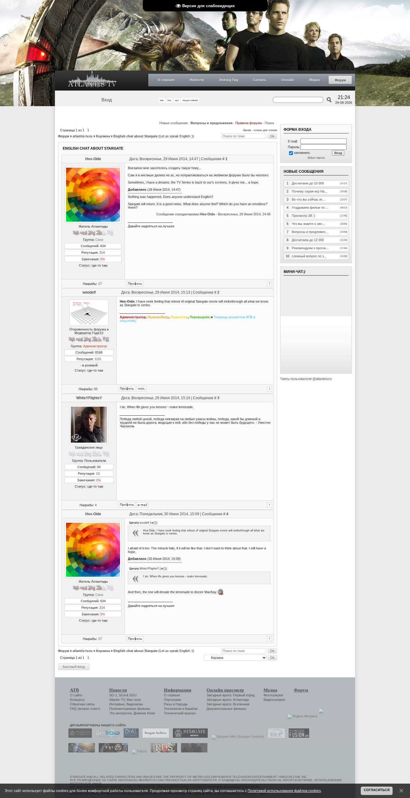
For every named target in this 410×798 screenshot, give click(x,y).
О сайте (76, 695)
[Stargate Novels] (189, 736)
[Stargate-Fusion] (297, 736)
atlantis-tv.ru (82, 136)
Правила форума (248, 123)
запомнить (302, 152)
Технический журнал (179, 713)
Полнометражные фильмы (129, 708)
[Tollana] (138, 751)
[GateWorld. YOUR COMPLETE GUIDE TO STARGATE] (106, 736)
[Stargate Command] (78, 736)
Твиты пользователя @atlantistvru (306, 379)
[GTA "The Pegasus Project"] (192, 751)
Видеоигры (134, 704)
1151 (98, 359)
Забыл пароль (316, 157)
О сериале (166, 80)
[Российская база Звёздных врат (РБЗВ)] (112, 751)
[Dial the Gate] (130, 736)
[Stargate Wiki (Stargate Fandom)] (236, 736)
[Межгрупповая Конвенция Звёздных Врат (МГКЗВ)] (80, 751)
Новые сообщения (173, 123)
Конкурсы (77, 699)
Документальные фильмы (226, 708)
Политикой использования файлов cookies (284, 791)
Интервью (117, 704)
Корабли (191, 708)
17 (100, 283)
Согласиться (377, 790)
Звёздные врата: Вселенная (228, 704)
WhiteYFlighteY (89, 398)
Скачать (259, 80)
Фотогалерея (273, 695)
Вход (106, 99)
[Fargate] (162, 751)
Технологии (172, 708)
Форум (340, 80)
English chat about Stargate (135, 136)
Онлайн (287, 80)
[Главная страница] (92, 80)
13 (98, 473)
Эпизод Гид (228, 80)
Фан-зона (134, 699)
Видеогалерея (274, 699)
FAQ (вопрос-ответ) (85, 708)
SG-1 (113, 695)
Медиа (314, 80)
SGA (122, 695)
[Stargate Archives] (154, 736)
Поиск (269, 123)
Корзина (103, 136)
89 (96, 389)
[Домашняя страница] (141, 388)
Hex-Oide (93, 159)
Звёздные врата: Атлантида (228, 699)
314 (102, 252)
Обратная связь (82, 704)
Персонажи (172, 699)
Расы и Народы (176, 704)
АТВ (74, 690)
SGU (133, 695)
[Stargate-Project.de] (275, 736)
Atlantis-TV (117, 699)
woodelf (89, 292)
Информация (177, 690)
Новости (197, 80)
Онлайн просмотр (225, 690)
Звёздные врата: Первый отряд (231, 695)
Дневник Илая (144, 713)
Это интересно (120, 713)
